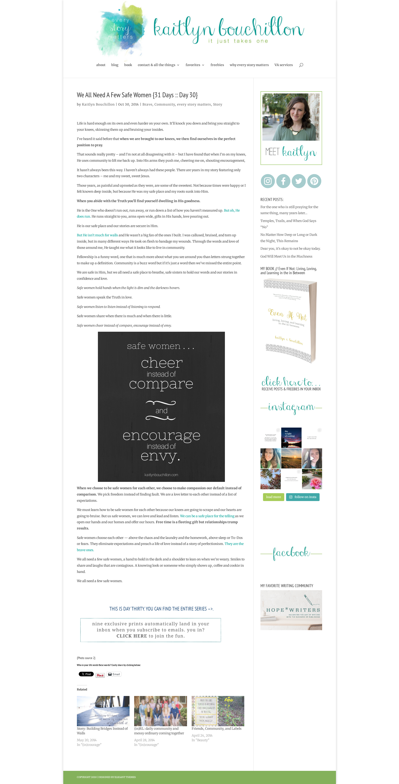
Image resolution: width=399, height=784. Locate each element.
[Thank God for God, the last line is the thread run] (291, 479)
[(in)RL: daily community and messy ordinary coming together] (160, 711)
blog (114, 65)
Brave (147, 104)
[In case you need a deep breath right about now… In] (312, 479)
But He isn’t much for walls (97, 235)
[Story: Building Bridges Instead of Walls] (103, 711)
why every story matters (249, 65)
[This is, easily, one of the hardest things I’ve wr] (312, 438)
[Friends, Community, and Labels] (218, 711)
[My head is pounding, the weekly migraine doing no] (291, 438)
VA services (284, 65)
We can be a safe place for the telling (207, 516)
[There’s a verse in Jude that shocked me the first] (291, 458)
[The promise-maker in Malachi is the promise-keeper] (270, 438)
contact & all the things (156, 65)
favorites (193, 65)
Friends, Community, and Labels (217, 728)
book (128, 65)
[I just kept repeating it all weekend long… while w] (270, 479)
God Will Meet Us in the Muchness (286, 256)
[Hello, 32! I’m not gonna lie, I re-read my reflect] (270, 458)
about (101, 65)
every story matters (194, 104)
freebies (217, 65)
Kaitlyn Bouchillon (98, 104)
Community (164, 104)
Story (217, 104)
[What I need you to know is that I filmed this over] (312, 458)
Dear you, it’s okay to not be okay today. (290, 248)
